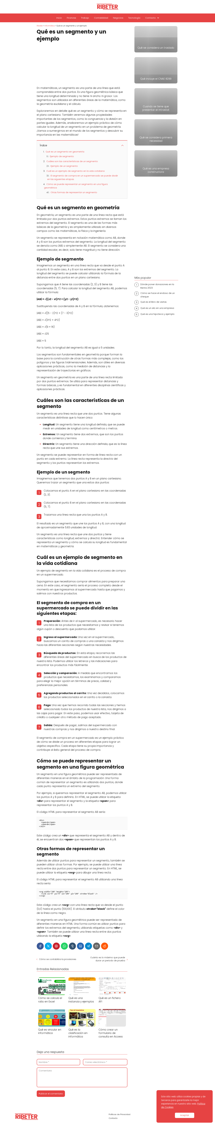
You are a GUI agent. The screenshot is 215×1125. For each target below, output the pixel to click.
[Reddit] (104, 946)
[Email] (96, 946)
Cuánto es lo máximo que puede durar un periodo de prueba (107, 959)
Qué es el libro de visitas (153, 301)
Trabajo (85, 17)
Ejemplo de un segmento (64, 166)
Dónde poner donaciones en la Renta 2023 (157, 286)
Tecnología (134, 17)
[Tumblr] (72, 946)
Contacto (150, 17)
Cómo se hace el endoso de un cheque (157, 295)
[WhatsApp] (64, 946)
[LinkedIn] (80, 946)
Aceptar (184, 1115)
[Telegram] (88, 946)
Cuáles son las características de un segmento (72, 161)
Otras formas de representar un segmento (74, 192)
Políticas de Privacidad (119, 1114)
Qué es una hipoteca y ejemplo (157, 314)
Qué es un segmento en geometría (65, 151)
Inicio (59, 17)
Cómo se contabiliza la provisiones (57, 959)
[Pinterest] (56, 946)
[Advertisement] (82, 64)
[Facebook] (40, 946)
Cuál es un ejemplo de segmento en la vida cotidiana (75, 170)
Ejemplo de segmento (62, 156)
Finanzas (71, 17)
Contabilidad (101, 17)
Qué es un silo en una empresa (157, 308)
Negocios (118, 17)
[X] (48, 946)
